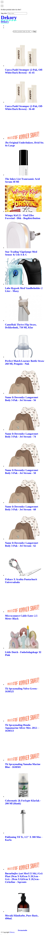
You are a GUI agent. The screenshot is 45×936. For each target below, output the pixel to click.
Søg (34, 31)
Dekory (12, 932)
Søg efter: (4, 13)
